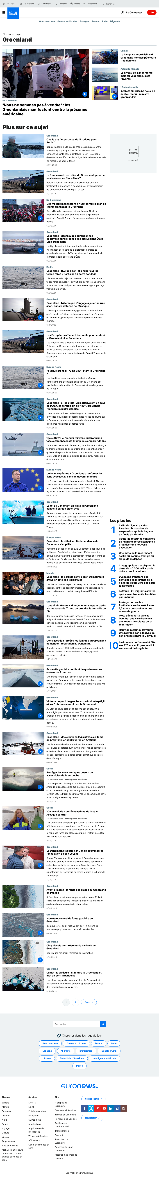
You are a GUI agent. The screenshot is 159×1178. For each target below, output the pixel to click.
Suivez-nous (34, 1119)
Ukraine (47, 1058)
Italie (105, 21)
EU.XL (49, 267)
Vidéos (5, 1137)
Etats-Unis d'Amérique (72, 1058)
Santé (5, 1124)
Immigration (86, 1050)
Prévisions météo (37, 1111)
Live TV (32, 1102)
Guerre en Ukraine (67, 21)
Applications (34, 1124)
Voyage (5, 1128)
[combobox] (118, 3)
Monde (50, 573)
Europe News (53, 367)
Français (9, 3)
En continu (33, 1115)
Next (4, 1119)
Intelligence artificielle (104, 1058)
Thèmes (6, 1097)
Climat (124, 50)
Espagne (84, 21)
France (96, 21)
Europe (5, 1102)
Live (152, 12)
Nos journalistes (10, 1145)
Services (32, 1097)
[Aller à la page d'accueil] (13, 13)
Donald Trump (109, 1050)
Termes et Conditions (65, 1114)
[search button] (102, 3)
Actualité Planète (129, 69)
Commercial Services (65, 1110)
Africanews (34, 1140)
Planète (5, 1115)
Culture (5, 1132)
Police (79, 1065)
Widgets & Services (38, 1136)
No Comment (9, 100)
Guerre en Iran (47, 21)
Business (6, 1111)
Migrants (115, 21)
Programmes (8, 1141)
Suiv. (87, 1002)
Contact (59, 1135)
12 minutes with (129, 87)
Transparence (62, 1130)
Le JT (31, 1106)
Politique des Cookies (66, 1118)
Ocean (49, 768)
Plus (57, 1097)
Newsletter (91, 1117)
